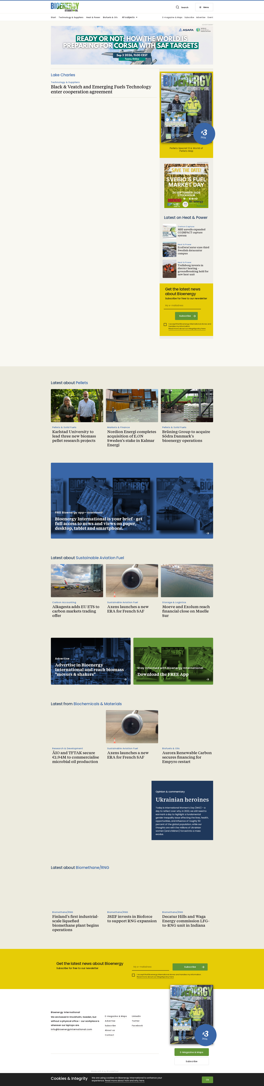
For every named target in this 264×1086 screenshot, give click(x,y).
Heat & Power (93, 17)
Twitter (136, 1021)
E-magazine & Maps (172, 17)
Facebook (137, 1025)
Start (53, 17)
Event (210, 17)
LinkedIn (136, 1016)
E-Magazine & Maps (191, 1052)
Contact (109, 1035)
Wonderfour (113, 1071)
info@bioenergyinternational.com (71, 1029)
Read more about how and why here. (125, 1080)
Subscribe (189, 17)
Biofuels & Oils (110, 17)
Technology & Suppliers (71, 17)
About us (110, 1030)
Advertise (201, 17)
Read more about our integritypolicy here (187, 328)
